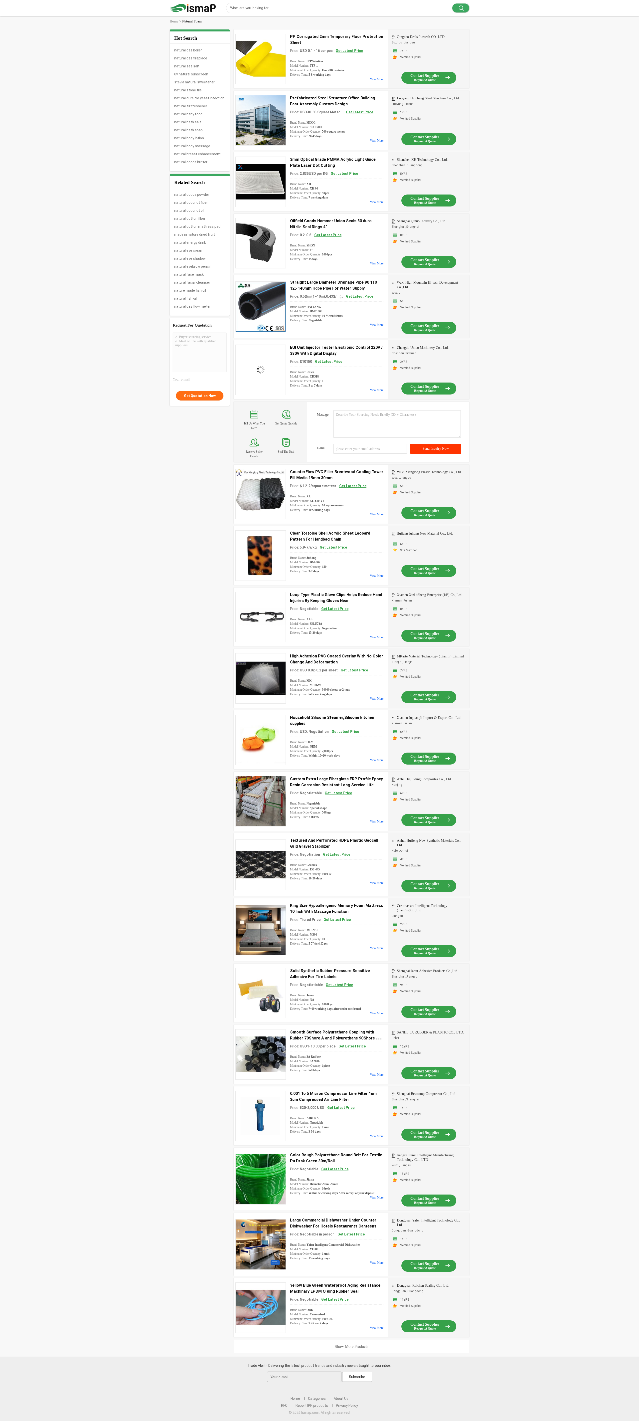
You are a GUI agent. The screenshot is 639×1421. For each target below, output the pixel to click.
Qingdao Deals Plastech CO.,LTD (421, 37)
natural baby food (188, 114)
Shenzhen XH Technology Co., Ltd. (422, 160)
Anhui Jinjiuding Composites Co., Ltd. (424, 779)
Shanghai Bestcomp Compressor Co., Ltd (426, 1094)
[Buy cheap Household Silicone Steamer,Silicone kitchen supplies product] (260, 740)
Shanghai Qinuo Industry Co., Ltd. (421, 221)
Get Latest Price (349, 51)
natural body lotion (189, 138)
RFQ (284, 1405)
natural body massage (192, 146)
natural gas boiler (188, 50)
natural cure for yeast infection (199, 98)
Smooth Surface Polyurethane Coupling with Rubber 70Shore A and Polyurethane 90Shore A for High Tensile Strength (334, 1038)
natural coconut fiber (191, 202)
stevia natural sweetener (194, 82)
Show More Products (351, 1346)
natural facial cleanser (192, 282)
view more (376, 79)
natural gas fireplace (190, 58)
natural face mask (189, 274)
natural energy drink (190, 242)
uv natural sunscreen (191, 74)
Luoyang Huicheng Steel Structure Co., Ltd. (428, 98)
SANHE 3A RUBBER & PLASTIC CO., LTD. (430, 1032)
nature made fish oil (190, 290)
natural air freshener (190, 106)
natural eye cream (188, 250)
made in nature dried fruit (194, 234)
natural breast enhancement (197, 154)
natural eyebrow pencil (192, 266)
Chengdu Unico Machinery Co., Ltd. (423, 348)
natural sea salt (186, 66)
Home (295, 1398)
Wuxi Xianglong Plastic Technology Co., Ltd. (429, 472)
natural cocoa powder (191, 195)
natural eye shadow (190, 258)
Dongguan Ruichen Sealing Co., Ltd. (423, 1285)
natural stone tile (188, 90)
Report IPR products (312, 1405)
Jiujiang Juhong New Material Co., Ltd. (425, 533)
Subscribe (357, 1377)
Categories (317, 1398)
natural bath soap (188, 130)
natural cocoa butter (190, 162)
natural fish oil (185, 298)
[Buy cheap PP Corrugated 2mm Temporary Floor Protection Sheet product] (260, 59)
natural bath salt (187, 122)
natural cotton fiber (189, 218)
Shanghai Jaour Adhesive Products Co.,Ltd (427, 971)
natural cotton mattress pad (197, 226)
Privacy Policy (347, 1405)
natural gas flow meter (192, 306)
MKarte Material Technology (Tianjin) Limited (430, 656)
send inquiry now (436, 448)
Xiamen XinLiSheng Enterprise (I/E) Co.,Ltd (429, 595)
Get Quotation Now (200, 396)
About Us (341, 1398)
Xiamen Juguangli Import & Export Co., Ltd (429, 718)
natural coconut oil (189, 210)
